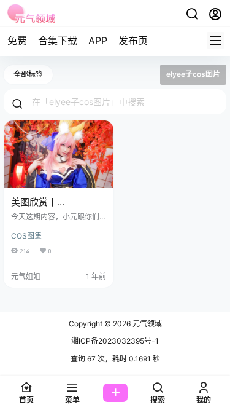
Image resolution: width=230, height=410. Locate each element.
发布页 (133, 40)
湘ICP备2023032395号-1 (115, 340)
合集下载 (57, 40)
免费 (17, 40)
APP (97, 40)
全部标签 (28, 74)
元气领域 (146, 323)
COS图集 (26, 235)
